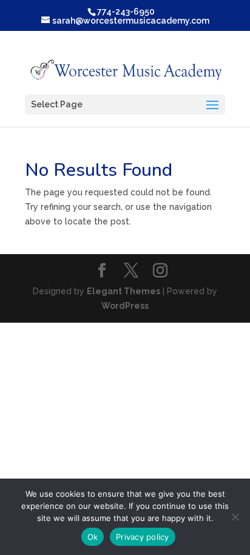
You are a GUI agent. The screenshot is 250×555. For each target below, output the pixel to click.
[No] (235, 517)
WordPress (125, 306)
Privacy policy (142, 537)
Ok (92, 537)
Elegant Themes (123, 291)
